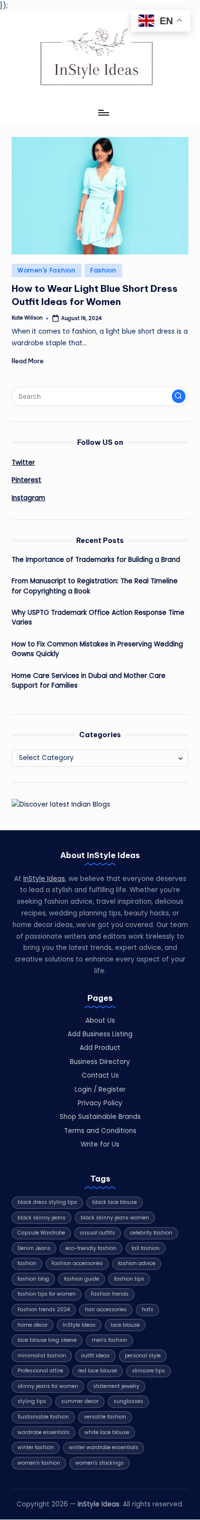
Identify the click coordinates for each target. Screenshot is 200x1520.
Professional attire (40, 1370)
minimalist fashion (41, 1355)
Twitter (23, 462)
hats (147, 1309)
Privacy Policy (100, 1103)
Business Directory (100, 1061)
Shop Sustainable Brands (100, 1116)
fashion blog (33, 1279)
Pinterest (26, 480)
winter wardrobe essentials (103, 1447)
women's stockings (99, 1463)
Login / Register (100, 1089)
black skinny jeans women (115, 1217)
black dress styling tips (47, 1202)
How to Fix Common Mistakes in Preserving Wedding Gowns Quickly (97, 649)
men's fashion (109, 1340)
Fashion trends (110, 1294)
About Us (100, 1020)
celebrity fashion (151, 1232)
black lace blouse (114, 1202)
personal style (143, 1355)
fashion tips (129, 1279)
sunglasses (128, 1401)
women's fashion (38, 1463)
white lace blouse (106, 1432)
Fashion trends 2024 (43, 1309)
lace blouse (125, 1325)
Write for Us (100, 1144)
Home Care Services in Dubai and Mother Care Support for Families (89, 680)
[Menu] (103, 113)
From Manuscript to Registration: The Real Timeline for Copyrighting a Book (95, 585)
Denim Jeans (33, 1248)
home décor (32, 1325)
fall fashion (146, 1248)
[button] (178, 396)
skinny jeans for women (47, 1386)
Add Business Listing (100, 1034)
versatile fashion (105, 1416)
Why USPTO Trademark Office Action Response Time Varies (98, 617)
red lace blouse (97, 1370)
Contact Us (100, 1075)
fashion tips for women (46, 1294)
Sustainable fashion (43, 1416)
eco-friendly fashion (91, 1248)
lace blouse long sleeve (47, 1340)
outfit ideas (95, 1355)
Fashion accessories (77, 1263)
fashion (26, 1263)
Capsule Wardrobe (41, 1232)
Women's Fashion (46, 270)
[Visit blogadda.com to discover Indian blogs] (61, 804)
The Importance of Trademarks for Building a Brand (96, 559)
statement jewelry (116, 1386)
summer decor (80, 1401)
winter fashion (35, 1447)
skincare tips (148, 1370)
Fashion (103, 270)
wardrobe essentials (43, 1432)
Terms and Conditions (100, 1130)
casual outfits (97, 1232)
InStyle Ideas (44, 878)
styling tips (31, 1401)
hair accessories (106, 1309)
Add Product (100, 1047)
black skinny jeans (41, 1217)
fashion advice (136, 1263)
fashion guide (81, 1279)
